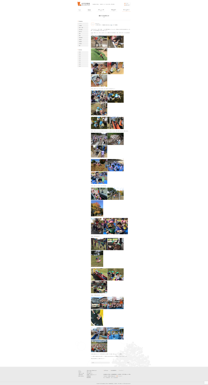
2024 (80, 56)
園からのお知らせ (126, 10)
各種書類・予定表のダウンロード (92, 374)
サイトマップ (121, 370)
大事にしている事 (101, 10)
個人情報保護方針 (113, 370)
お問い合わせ (106, 370)
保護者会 (80, 39)
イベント (80, 23)
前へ (93, 362)
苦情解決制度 (89, 376)
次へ (128, 362)
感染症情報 (80, 37)
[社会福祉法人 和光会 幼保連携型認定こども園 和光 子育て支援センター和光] (83, 5)
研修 (79, 33)
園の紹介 (89, 10)
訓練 (79, 35)
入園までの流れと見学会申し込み (92, 370)
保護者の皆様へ (113, 10)
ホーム (80, 10)
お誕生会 (80, 43)
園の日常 (80, 31)
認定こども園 (81, 27)
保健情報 (80, 41)
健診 (79, 45)
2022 (80, 60)
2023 (80, 58)
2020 (80, 64)
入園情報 (80, 25)
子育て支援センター (90, 373)
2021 (80, 62)
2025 (80, 54)
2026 (80, 52)
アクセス (127, 3)
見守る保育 (80, 29)
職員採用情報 (89, 377)
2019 (80, 66)
